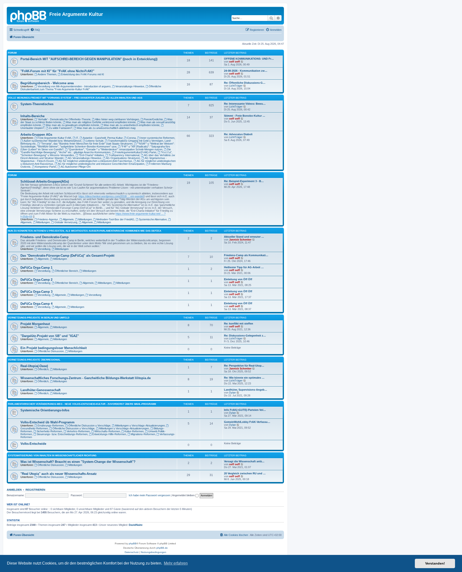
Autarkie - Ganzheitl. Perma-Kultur (103, 137)
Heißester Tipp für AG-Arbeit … (244, 267)
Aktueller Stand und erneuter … (244, 236)
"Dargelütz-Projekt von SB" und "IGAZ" (49, 336)
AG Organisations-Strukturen (123, 158)
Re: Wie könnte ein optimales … (244, 377)
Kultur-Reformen (134, 431)
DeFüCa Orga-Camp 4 (36, 303)
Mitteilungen (85, 219)
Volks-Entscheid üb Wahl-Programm (47, 422)
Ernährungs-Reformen (51, 425)
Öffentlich (43, 369)
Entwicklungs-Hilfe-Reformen (109, 434)
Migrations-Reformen (143, 434)
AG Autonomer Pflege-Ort (75, 166)
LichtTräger (236, 85)
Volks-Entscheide (33, 443)
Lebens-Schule (94, 140)
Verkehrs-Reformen (78, 431)
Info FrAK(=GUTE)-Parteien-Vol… (245, 409)
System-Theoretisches (36, 104)
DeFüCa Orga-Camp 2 (36, 279)
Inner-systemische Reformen (157, 137)
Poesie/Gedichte (153, 119)
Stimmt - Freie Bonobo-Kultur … (244, 115)
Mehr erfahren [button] (176, 563)
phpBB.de (162, 548)
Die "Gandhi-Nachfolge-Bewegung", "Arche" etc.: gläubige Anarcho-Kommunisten (95, 151)
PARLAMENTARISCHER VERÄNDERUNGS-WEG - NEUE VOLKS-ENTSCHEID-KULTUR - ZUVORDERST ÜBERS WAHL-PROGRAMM (82, 404)
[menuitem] (35, 30)
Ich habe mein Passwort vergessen (149, 495)
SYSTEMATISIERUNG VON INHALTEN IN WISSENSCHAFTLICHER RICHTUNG (52, 455)
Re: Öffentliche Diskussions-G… (244, 82)
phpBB (132, 543)
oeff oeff (234, 61)
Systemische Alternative (153, 219)
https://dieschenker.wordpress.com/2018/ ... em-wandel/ (111, 196)
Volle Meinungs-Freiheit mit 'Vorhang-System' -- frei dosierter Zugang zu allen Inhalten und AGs (75, 97)
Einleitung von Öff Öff (238, 279)
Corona (131, 137)
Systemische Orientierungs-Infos (44, 410)
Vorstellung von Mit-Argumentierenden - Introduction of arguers (74, 86)
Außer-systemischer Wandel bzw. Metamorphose (52, 140)
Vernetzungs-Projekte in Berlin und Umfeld (38, 317)
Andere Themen (47, 74)
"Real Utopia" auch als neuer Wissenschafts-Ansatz (58, 474)
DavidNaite (135, 524)
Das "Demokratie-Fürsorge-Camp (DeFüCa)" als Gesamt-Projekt (67, 255)
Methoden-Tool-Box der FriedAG (115, 219)
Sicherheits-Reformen (49, 431)
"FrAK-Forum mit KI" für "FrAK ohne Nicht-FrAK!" (57, 71)
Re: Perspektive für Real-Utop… (244, 365)
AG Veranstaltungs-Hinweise (84, 158)
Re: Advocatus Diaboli (238, 134)
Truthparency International (124, 155)
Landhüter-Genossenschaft (40, 390)
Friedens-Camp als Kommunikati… (246, 255)
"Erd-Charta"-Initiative (91, 155)
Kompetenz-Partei (45, 166)
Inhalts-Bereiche (32, 116)
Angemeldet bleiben (183, 495)
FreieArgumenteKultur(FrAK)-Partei (135, 152)
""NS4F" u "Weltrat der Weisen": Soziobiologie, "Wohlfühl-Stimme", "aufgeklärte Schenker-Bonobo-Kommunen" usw (97, 145)
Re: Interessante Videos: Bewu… (245, 103)
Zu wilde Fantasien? (60, 128)
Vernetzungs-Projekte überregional (34, 359)
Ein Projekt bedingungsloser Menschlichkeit (53, 348)
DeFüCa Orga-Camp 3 (36, 291)
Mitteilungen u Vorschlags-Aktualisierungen (140, 425)
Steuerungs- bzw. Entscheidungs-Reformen (62, 434)
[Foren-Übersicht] (28, 15)
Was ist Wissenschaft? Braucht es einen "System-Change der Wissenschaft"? (77, 462)
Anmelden (14, 489)
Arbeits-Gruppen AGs (36, 134)
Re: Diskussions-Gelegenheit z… (245, 335)
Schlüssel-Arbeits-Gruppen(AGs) (44, 181)
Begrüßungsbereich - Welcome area (47, 83)
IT (77, 137)
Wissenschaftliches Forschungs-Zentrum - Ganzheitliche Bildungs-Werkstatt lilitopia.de (85, 378)
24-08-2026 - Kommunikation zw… (245, 70)
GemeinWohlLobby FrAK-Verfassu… (247, 421)
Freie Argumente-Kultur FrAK (54, 137)
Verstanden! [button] (435, 563)
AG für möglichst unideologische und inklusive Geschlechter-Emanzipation (101, 163)
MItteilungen (75, 351)
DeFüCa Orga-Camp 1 (36, 267)
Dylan (232, 392)
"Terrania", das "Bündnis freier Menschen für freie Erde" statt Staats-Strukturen (86, 143)
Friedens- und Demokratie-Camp (44, 237)
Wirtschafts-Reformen (107, 431)
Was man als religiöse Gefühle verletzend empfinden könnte (101, 122)
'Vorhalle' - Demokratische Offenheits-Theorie (64, 119)
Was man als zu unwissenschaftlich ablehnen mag (106, 128)
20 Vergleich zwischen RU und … (245, 473)
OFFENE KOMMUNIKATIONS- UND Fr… (249, 58)
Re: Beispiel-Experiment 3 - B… (244, 181)
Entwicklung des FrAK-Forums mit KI (82, 74)
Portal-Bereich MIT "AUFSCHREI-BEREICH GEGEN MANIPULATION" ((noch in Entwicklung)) (88, 59)
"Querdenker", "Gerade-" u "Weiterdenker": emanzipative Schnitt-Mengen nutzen (115, 149)
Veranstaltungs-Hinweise (129, 86)
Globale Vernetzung (65, 222)
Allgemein (68, 219)
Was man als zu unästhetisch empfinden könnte (132, 125)
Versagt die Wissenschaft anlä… (244, 461)
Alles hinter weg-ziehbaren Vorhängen (117, 119)
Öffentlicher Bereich (66, 270)
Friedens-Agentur (48, 219)
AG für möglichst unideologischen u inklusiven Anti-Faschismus (95, 160)
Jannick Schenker (240, 239)
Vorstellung (44, 249)
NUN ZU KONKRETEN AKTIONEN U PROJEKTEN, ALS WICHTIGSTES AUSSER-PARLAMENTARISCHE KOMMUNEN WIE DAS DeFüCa (84, 230)
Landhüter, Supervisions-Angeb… (245, 389)
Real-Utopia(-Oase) (34, 366)
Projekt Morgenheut (35, 324)
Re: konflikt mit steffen (238, 323)
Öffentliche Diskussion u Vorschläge (89, 425)
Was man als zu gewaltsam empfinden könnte (72, 125)
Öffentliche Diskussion (51, 351)
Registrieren (35, 489)
